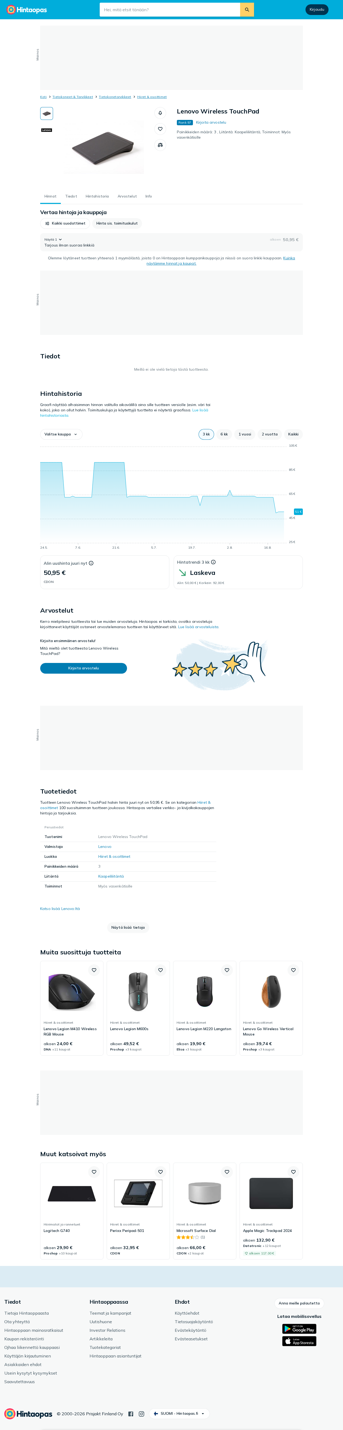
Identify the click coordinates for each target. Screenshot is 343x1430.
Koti (43, 97)
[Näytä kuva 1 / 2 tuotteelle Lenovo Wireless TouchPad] (46, 113)
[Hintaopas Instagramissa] (141, 1413)
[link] (71, 1008)
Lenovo (104, 846)
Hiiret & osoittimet (152, 97)
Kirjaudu (317, 9)
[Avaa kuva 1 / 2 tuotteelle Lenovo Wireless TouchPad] (103, 147)
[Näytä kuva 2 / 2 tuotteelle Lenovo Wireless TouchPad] (46, 130)
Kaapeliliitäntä (111, 876)
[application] (171, 497)
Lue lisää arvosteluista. (198, 626)
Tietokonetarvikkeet (115, 97)
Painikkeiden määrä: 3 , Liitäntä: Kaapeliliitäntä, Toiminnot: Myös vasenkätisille (234, 135)
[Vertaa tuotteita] (160, 145)
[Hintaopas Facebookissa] (131, 1413)
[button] (160, 113)
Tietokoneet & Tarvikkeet (73, 97)
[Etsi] (247, 10)
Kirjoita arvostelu (211, 122)
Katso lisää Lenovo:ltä (60, 908)
